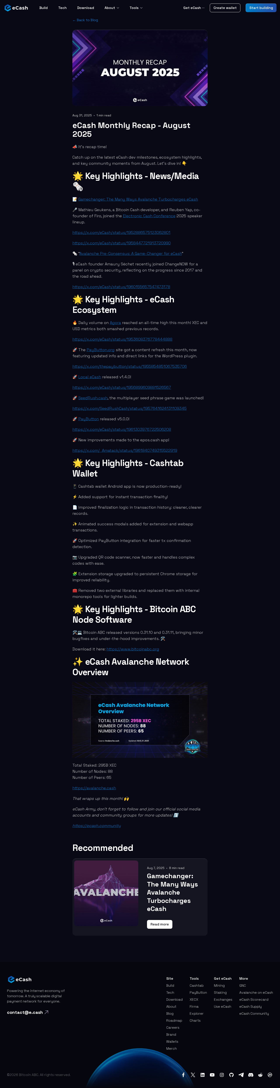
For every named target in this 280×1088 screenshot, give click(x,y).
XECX (194, 999)
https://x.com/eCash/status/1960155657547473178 (121, 286)
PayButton (88, 418)
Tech (62, 7)
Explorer (197, 1013)
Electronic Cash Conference (149, 215)
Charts (195, 1020)
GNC (242, 985)
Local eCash (89, 376)
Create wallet (225, 7)
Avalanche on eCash (256, 992)
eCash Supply (250, 1006)
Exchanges (223, 999)
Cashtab (197, 985)
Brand (171, 1034)
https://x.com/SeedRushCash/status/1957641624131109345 (129, 408)
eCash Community (254, 1013)
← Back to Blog (85, 20)
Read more (159, 924)
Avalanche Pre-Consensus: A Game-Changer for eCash (130, 253)
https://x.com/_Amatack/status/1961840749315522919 (124, 450)
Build (43, 7)
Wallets (172, 1041)
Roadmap (174, 1020)
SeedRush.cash (93, 397)
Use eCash (222, 1006)
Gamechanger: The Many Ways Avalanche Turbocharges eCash (138, 199)
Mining (219, 985)
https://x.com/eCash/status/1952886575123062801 (121, 232)
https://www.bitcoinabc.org (133, 649)
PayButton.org (101, 349)
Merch (171, 1048)
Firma (194, 1006)
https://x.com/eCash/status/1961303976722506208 (121, 429)
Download (85, 7)
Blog (169, 1013)
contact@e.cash (25, 1012)
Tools (134, 7)
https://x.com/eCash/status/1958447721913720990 (121, 242)
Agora (115, 322)
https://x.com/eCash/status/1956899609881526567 (121, 387)
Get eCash (194, 7)
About (110, 7)
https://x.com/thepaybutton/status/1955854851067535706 (129, 366)
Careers (172, 1027)
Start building (261, 7)
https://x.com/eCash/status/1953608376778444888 (122, 339)
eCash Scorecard (253, 999)
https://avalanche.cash (94, 787)
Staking (220, 992)
